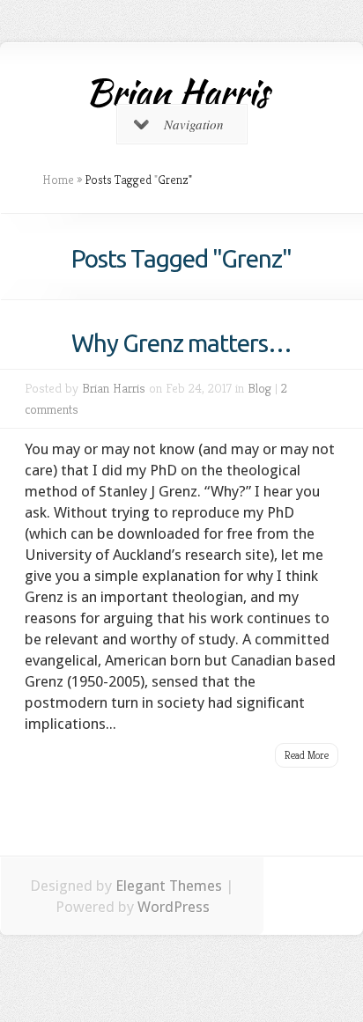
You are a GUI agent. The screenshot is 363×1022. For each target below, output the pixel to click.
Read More (307, 754)
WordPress (173, 906)
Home (58, 179)
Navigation (194, 124)
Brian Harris (113, 387)
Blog (259, 387)
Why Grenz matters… (181, 343)
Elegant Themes (168, 885)
